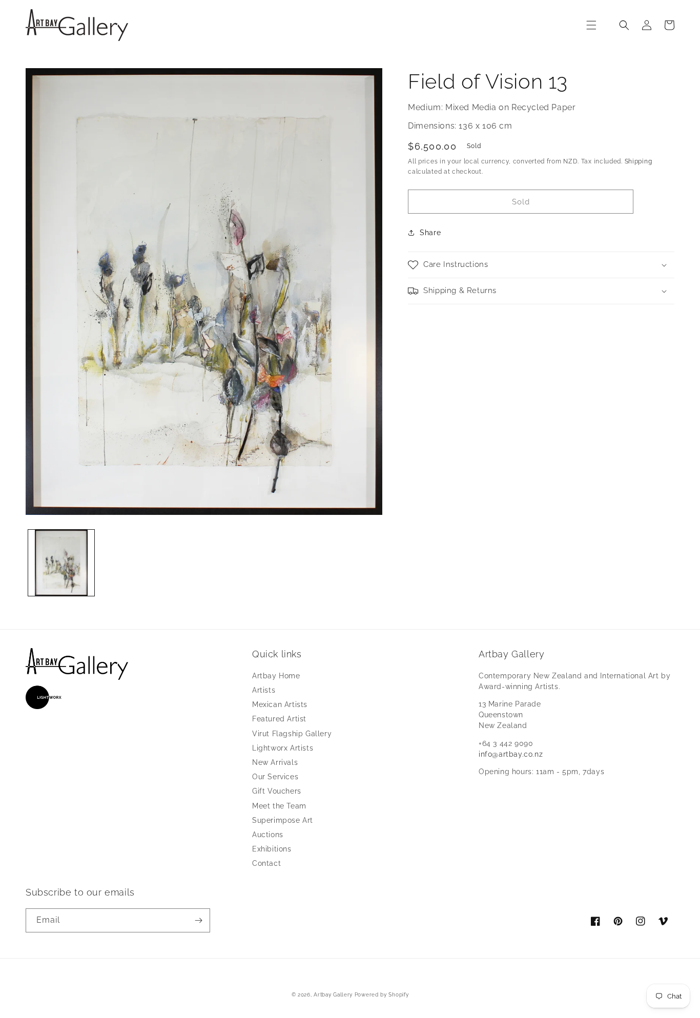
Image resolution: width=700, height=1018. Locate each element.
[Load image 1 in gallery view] (61, 563)
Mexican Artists (279, 704)
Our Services (275, 777)
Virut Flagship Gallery (292, 734)
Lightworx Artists (282, 748)
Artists (263, 690)
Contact (266, 863)
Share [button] (430, 232)
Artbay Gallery (333, 995)
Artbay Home (276, 676)
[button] (591, 25)
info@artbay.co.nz (511, 754)
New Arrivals (275, 762)
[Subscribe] (198, 920)
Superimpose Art (282, 820)
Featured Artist (279, 719)
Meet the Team (279, 806)
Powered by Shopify (382, 995)
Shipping (638, 161)
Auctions (267, 834)
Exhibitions (272, 849)
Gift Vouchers (276, 791)
